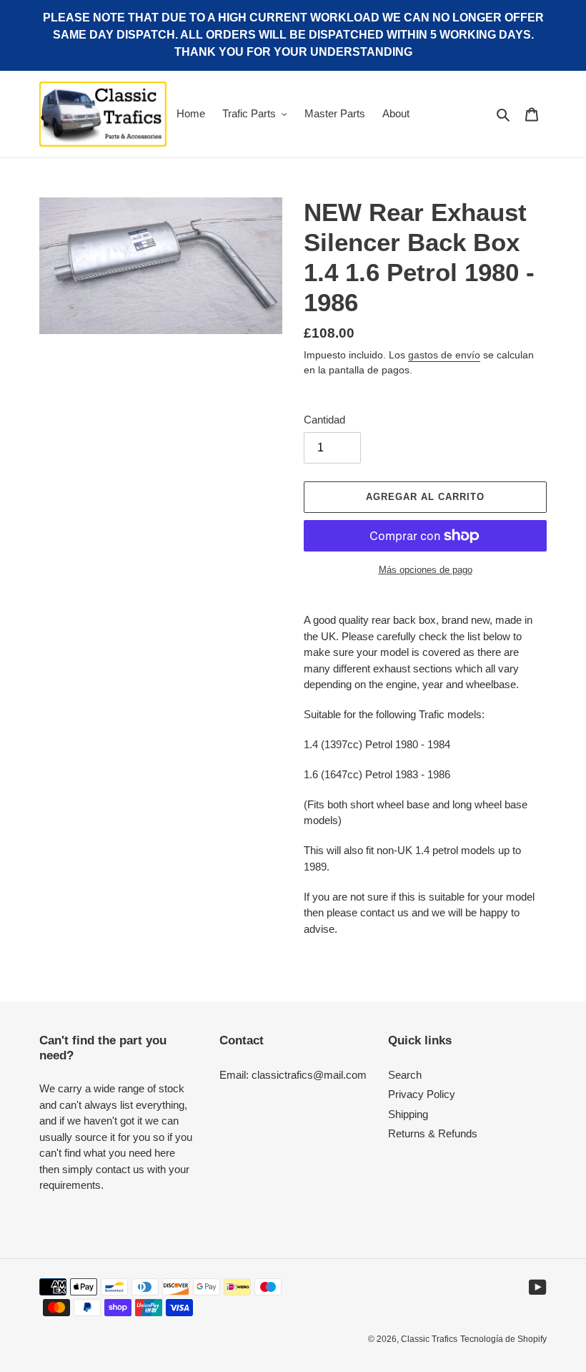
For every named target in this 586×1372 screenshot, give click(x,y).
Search (405, 1075)
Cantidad (324, 419)
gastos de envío (444, 355)
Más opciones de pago (425, 569)
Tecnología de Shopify (503, 1339)
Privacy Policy (421, 1094)
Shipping (408, 1114)
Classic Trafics (429, 1339)
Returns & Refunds (432, 1133)
